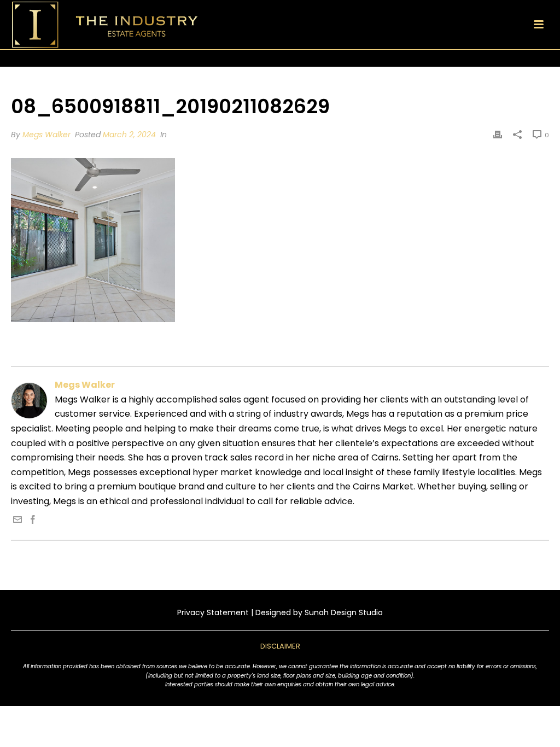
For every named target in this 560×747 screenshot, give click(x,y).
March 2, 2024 (129, 134)
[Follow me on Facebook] (32, 521)
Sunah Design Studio (344, 612)
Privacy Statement (213, 612)
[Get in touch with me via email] (17, 521)
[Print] (497, 134)
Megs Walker (46, 134)
